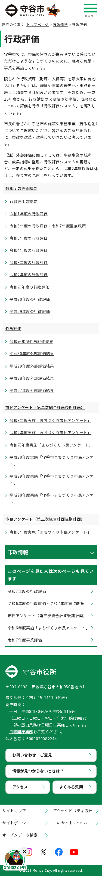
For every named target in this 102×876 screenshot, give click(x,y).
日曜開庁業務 (21, 731)
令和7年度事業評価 (25, 640)
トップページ (37, 24)
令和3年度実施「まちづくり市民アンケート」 (50, 420)
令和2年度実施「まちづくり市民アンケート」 (50, 432)
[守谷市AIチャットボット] (15, 861)
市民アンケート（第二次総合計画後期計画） (45, 407)
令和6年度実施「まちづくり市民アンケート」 (50, 532)
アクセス (20, 786)
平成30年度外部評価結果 (32, 353)
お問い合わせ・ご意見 (32, 755)
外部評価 (13, 328)
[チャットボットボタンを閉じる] (24, 851)
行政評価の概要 (23, 201)
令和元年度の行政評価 (29, 287)
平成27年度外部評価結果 (32, 390)
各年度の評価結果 (21, 188)
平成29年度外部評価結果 (32, 366)
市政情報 (60, 24)
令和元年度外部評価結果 (31, 341)
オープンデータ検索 (20, 835)
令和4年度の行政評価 (29, 250)
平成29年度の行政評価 (30, 311)
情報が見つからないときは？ (38, 770)
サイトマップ (14, 810)
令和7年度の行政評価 (29, 213)
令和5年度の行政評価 (29, 238)
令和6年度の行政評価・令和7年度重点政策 (48, 226)
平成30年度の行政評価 (30, 299)
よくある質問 (71, 786)
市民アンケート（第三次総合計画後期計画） (45, 519)
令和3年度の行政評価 (29, 262)
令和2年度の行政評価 (29, 274)
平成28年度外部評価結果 (32, 378)
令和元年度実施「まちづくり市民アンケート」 (51, 445)
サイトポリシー (16, 822)
